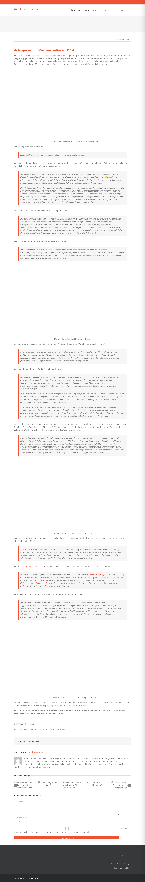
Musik (52, 729)
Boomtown (42, 729)
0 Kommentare (60, 729)
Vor (127, 39)
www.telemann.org (96, 574)
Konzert (48, 729)
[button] (127, 10)
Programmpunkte (32, 566)
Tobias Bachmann (22, 729)
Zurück (121, 39)
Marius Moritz (104, 702)
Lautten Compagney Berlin (40, 583)
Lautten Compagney (40, 705)
